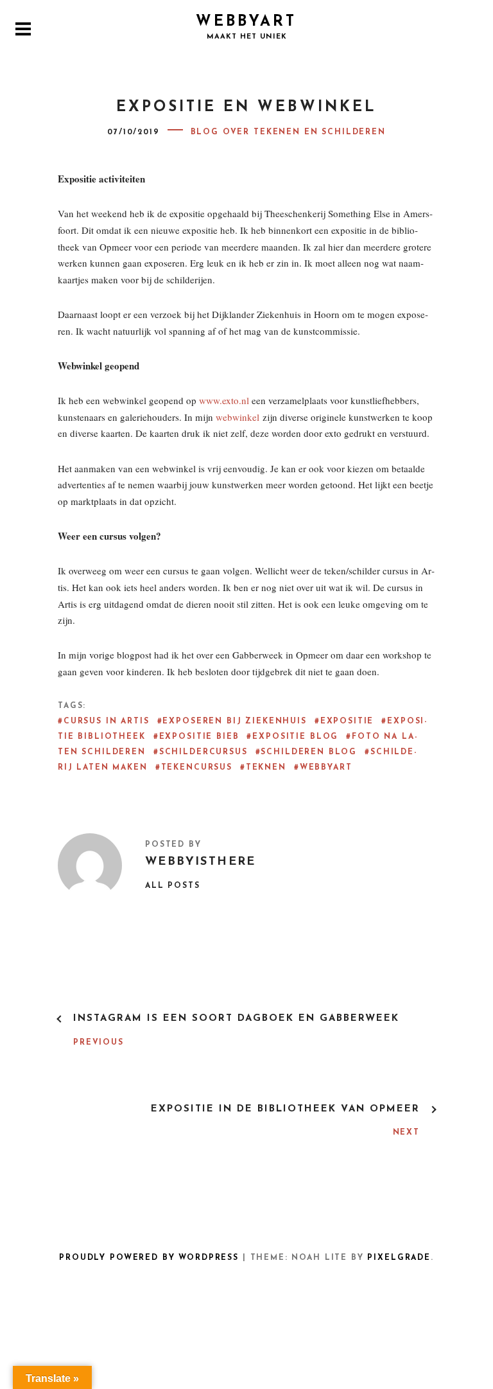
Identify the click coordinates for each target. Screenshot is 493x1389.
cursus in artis (107, 721)
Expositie (347, 721)
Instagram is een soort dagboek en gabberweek (236, 1018)
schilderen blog (309, 752)
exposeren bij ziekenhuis (234, 721)
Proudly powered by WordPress (149, 1258)
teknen (266, 768)
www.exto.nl (224, 400)
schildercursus (203, 752)
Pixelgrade (398, 1258)
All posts (172, 886)
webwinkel (237, 417)
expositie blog (295, 737)
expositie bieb (199, 737)
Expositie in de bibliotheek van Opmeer (285, 1109)
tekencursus (196, 768)
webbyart (326, 768)
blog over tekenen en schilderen (288, 132)
